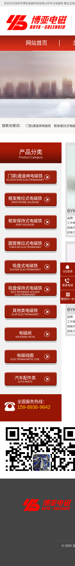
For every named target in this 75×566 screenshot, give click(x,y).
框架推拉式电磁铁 (25, 200)
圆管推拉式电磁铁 (25, 244)
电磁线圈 (25, 357)
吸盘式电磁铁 (25, 267)
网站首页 (36, 43)
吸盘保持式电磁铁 (25, 291)
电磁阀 (25, 334)
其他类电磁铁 (25, 312)
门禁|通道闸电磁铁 (38, 126)
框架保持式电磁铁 (25, 222)
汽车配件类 (25, 379)
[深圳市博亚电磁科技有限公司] (37, 29)
